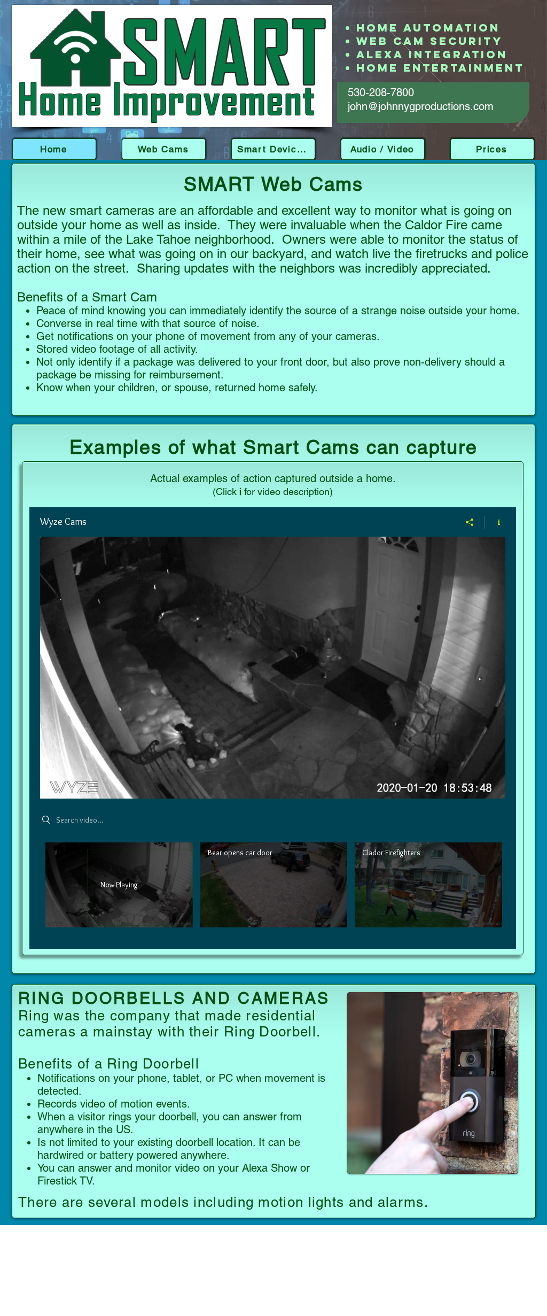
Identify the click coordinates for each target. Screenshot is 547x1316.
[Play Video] (273, 884)
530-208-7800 (381, 92)
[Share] (470, 522)
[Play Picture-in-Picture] (473, 784)
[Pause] (54, 784)
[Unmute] (72, 784)
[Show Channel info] (495, 522)
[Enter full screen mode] (491, 784)
